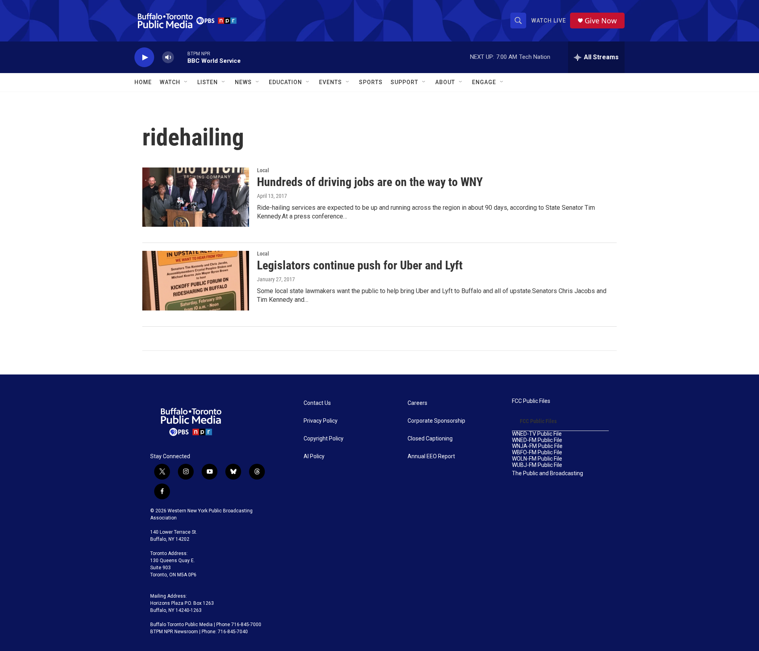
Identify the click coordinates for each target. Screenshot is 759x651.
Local (263, 170)
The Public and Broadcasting (547, 473)
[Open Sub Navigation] (186, 82)
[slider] (180, 57)
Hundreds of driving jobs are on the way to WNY (370, 182)
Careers (417, 403)
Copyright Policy (324, 439)
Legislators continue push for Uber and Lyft (360, 265)
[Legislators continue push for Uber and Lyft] (195, 280)
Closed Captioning (430, 439)
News (243, 82)
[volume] (168, 57)
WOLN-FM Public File (537, 459)
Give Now (601, 21)
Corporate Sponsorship (436, 421)
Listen (207, 82)
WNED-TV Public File (537, 434)
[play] (144, 57)
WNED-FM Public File (537, 440)
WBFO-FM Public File (537, 452)
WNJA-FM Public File (537, 446)
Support (404, 82)
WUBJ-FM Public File (537, 465)
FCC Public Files (531, 401)
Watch (170, 82)
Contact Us (317, 403)
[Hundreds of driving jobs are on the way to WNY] (195, 197)
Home (143, 82)
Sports (371, 82)
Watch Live (548, 20)
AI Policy (314, 456)
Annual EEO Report (431, 456)
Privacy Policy (321, 421)
